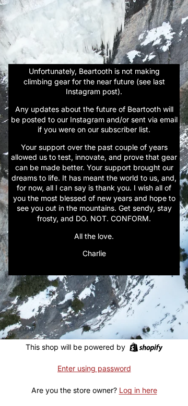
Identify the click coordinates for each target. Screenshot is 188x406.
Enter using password (94, 368)
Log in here (138, 390)
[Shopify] (146, 347)
